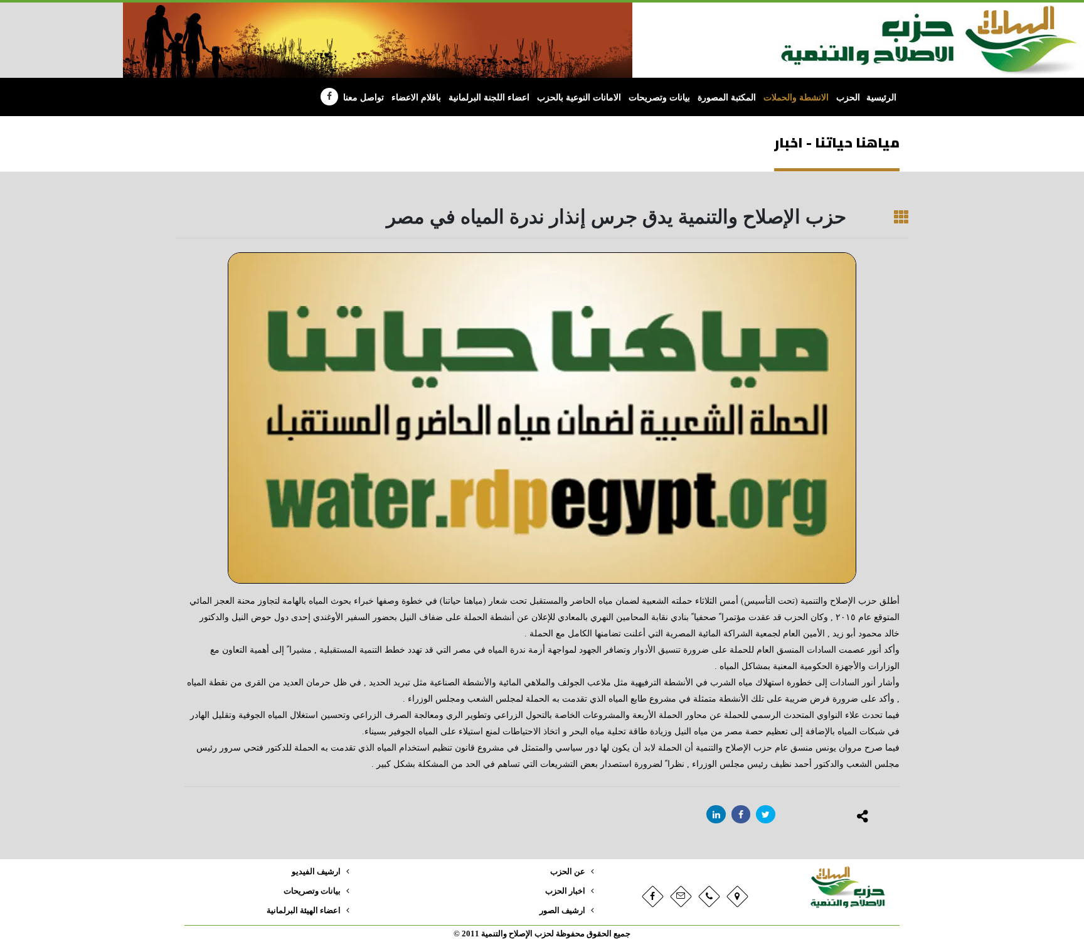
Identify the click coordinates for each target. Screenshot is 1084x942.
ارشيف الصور (562, 910)
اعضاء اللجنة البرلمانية (489, 97)
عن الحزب (567, 871)
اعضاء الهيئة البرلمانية (304, 910)
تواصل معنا (363, 97)
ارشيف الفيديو (316, 871)
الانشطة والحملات (796, 97)
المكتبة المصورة (727, 97)
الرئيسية (881, 97)
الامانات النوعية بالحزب (579, 97)
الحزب (848, 97)
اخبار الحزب (565, 891)
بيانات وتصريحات (659, 97)
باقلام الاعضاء (416, 97)
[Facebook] (329, 96)
